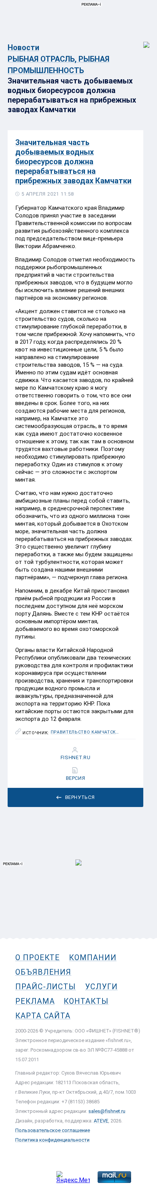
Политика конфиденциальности (52, 1140)
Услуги (101, 986)
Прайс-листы (45, 986)
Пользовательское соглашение (52, 1130)
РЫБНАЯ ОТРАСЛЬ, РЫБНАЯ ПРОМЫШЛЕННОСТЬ (58, 64)
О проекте (37, 957)
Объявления (43, 972)
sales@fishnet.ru (106, 1111)
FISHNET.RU (76, 758)
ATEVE (101, 1121)
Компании (92, 957)
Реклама (34, 1001)
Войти (141, 40)
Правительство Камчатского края (85, 732)
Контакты (86, 1001)
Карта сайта (42, 1015)
